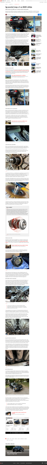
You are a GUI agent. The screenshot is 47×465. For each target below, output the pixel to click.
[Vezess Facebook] (42, 461)
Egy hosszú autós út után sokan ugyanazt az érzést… (18, 414)
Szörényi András (38, 41)
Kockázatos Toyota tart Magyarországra (38, 67)
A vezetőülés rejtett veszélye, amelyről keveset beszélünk (38, 58)
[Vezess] (2, 1)
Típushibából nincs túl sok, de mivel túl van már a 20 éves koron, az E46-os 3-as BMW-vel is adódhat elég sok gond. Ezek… (20, 76)
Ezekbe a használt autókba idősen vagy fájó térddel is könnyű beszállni (38, 36)
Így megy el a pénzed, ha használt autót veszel (38, 44)
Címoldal (6, 4)
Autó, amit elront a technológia (38, 64)
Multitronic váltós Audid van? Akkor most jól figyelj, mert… (19, 246)
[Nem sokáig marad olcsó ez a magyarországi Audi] (33, 40)
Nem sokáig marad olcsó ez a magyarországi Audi (38, 40)
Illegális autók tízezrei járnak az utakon (38, 54)
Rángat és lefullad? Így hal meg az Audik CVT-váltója (20, 245)
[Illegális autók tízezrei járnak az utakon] (33, 54)
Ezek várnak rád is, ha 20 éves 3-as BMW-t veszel (19, 121)
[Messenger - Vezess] (41, 15)
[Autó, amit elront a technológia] (33, 64)
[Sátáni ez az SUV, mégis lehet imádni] (33, 51)
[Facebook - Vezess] (38, 15)
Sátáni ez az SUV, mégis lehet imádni (38, 50)
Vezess (37, 59)
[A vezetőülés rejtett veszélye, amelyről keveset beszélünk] (33, 58)
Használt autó (11, 4)
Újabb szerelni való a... (16, 4)
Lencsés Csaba (37, 55)
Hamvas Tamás (9, 14)
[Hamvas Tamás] (6, 14)
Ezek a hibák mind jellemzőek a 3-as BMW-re (19, 75)
